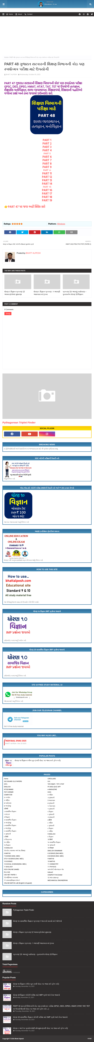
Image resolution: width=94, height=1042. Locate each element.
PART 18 (47, 197)
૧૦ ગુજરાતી (51, 845)
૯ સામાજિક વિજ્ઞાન (10, 831)
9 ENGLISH (51, 834)
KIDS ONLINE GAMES (11, 869)
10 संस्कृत (51, 848)
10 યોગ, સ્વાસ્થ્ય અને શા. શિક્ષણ (14, 850)
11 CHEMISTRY (53, 864)
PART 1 (47, 140)
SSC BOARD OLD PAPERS (13, 781)
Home (11, 14)
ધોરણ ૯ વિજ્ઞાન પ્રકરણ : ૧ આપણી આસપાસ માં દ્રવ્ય (47, 293)
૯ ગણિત (50, 831)
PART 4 (47, 150)
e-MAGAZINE (52, 789)
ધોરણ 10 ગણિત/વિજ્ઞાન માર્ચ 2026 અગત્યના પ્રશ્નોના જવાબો (35, 741)
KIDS (49, 792)
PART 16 (47, 190)
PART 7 (47, 160)
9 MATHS (51, 859)
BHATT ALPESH (11, 74)
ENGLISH (7, 787)
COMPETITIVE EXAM (55, 875)
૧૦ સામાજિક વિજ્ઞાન (54, 842)
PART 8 (47, 163)
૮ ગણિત (50, 823)
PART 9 (47, 167)
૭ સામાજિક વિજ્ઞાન (10, 820)
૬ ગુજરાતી (51, 814)
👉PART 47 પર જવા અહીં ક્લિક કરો (25, 206)
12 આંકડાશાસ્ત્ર (53, 877)
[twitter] (91, 14)
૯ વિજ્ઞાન (50, 837)
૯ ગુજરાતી (7, 834)
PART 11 (47, 173)
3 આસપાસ (51, 800)
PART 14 (47, 183)
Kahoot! (50, 872)
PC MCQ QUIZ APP (54, 787)
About (20, 14)
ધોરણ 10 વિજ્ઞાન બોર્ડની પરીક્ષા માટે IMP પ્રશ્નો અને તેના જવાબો (36, 995)
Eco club (7, 872)
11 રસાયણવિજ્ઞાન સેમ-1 (12, 880)
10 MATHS (51, 861)
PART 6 (47, 156)
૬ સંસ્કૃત (7, 814)
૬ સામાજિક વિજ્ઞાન (10, 811)
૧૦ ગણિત (7, 842)
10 (47, 170)
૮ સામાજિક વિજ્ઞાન (10, 825)
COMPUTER (8, 795)
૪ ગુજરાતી (51, 803)
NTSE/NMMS (8, 789)
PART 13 (47, 180)
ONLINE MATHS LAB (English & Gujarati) (18, 883)
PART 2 (47, 143)
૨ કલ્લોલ (7, 797)
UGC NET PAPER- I (10, 875)
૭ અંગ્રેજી (7, 823)
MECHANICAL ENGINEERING (58, 880)
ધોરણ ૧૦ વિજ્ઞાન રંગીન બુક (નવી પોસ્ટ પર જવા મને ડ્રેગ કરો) (38, 760)
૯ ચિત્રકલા (8, 839)
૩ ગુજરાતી (51, 797)
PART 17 (47, 193)
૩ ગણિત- (7, 800)
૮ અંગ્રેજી (7, 828)
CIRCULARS (52, 779)
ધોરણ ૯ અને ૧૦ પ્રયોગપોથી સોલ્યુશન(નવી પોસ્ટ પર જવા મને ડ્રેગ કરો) (40, 1028)
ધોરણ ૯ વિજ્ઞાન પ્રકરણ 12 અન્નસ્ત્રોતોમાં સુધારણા (14, 293)
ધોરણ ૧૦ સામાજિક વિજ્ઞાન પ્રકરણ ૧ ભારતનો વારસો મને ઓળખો (37, 921)
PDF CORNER (8, 792)
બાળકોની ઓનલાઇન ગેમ (56, 869)
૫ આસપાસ (51, 806)
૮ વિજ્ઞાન (50, 828)
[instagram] (83, 14)
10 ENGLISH (8, 848)
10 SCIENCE (8, 861)
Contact (29, 14)
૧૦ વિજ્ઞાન (7, 845)
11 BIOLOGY (8, 867)
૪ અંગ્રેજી (7, 806)
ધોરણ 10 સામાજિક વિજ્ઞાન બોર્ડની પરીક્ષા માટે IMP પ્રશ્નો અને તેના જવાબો (40, 1017)
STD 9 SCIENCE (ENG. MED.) (14, 859)
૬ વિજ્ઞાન (50, 811)
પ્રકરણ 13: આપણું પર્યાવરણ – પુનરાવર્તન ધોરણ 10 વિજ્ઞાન (74, 293)
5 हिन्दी (6, 809)
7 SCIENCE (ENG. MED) (12, 856)
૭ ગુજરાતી (51, 817)
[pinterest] (87, 14)
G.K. (49, 781)
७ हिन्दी (50, 820)
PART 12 (47, 176)
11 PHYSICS (52, 867)
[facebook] (79, 14)
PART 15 (47, 187)
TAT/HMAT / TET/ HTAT (56, 784)
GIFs (5, 784)
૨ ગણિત (50, 795)
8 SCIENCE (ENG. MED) (56, 856)
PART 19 (47, 200)
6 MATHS (7, 853)
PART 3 (47, 147)
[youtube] (29, 434)
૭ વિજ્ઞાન (7, 817)
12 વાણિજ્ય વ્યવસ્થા (11, 877)
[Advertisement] (47, 35)
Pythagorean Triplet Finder (18, 422)
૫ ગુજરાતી (51, 809)
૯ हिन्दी (6, 837)
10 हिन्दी (50, 839)
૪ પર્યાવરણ (7, 803)
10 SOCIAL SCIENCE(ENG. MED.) (15, 864)
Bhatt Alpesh (19, 1039)
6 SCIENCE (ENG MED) (55, 853)
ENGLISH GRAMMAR (55, 851)
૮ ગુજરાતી (51, 825)
